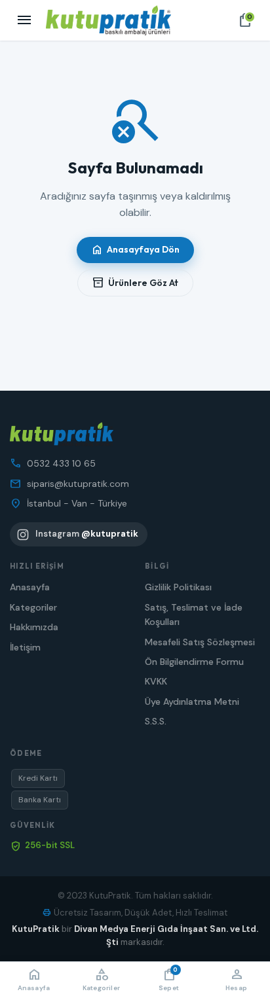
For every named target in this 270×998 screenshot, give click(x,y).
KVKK (156, 681)
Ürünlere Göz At (135, 283)
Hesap (236, 979)
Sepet (169, 979)
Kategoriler (33, 607)
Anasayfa (30, 587)
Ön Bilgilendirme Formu (194, 662)
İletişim (25, 647)
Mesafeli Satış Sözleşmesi (200, 642)
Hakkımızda (34, 627)
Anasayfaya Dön (135, 250)
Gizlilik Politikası (178, 587)
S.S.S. (155, 721)
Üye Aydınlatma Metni (192, 701)
